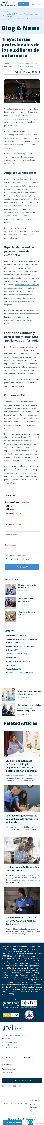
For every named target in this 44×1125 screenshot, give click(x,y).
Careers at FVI (7, 1073)
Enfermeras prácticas (16, 654)
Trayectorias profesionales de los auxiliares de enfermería (24, 20)
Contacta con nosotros (22, 1080)
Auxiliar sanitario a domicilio (19, 646)
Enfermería (11, 657)
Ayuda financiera (8, 1069)
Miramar (10, 509)
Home (6, 12)
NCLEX (9, 665)
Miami (9, 506)
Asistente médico (14, 635)
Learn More (22, 567)
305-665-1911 (13, 1047)
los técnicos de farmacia (17, 661)
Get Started (24, 4)
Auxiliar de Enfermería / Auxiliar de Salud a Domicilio (22, 15)
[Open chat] (30, 1122)
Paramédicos (12, 669)
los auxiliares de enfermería (25, 179)
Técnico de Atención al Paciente (21, 673)
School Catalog (36, 1100)
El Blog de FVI (12, 650)
